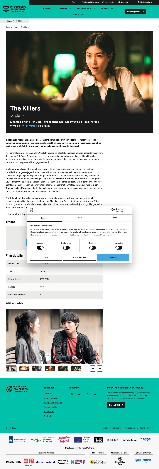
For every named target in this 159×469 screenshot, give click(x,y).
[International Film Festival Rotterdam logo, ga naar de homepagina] (14, 9)
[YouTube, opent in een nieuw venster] (79, 394)
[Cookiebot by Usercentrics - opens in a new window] (113, 210)
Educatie (104, 8)
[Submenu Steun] (82, 14)
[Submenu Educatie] (112, 9)
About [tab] (114, 218)
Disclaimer (141, 428)
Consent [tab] (44, 218)
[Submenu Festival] (54, 9)
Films (15, 27)
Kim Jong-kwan (19, 121)
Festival (46, 8)
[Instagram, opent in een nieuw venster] (72, 394)
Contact (47, 416)
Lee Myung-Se (73, 121)
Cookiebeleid (129, 428)
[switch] (66, 248)
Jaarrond (63, 8)
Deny (46, 257)
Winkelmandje (108, 2)
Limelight (30, 126)
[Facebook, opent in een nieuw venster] (87, 394)
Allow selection (79, 257)
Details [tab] (79, 218)
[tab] (11, 368)
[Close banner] (128, 210)
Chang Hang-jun (53, 121)
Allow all (113, 257)
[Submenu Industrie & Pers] (95, 9)
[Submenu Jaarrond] (71, 9)
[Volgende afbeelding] (100, 368)
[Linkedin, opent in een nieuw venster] (95, 394)
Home (8, 27)
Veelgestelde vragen (90, 2)
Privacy (150, 428)
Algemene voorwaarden (113, 428)
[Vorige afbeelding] (93, 368)
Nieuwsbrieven (50, 398)
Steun (76, 14)
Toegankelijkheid (51, 407)
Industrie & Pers (83, 8)
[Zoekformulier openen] (151, 11)
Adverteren (49, 411)
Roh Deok (36, 121)
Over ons (75, 2)
